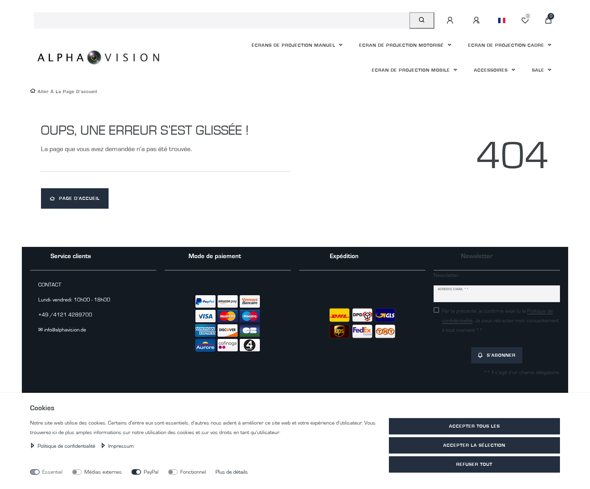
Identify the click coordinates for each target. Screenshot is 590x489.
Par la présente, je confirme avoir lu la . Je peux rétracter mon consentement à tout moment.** (500, 320)
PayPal (151, 472)
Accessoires (491, 70)
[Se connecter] (451, 20)
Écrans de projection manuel (294, 45)
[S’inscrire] (477, 20)
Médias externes (103, 472)
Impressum (121, 446)
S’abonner (501, 355)
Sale (539, 70)
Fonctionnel (193, 472)
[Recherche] (421, 20)
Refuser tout (474, 464)
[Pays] (502, 20)
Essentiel (52, 472)
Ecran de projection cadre (507, 45)
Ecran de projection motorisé (402, 45)
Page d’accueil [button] (79, 198)
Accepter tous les (474, 426)
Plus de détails (231, 472)
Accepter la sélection (474, 445)
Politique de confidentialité (67, 446)
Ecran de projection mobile (412, 70)
